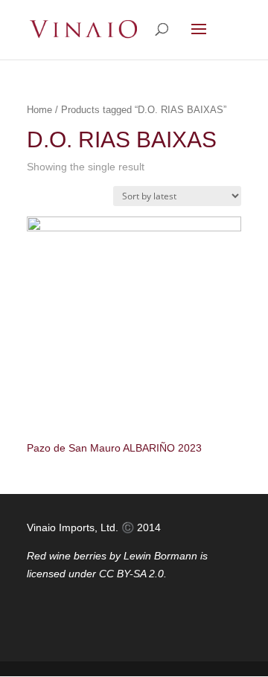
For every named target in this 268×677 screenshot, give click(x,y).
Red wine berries (66, 556)
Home (39, 109)
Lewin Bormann (160, 556)
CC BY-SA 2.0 (131, 574)
